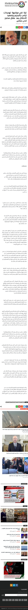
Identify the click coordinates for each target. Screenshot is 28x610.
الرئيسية (25, 599)
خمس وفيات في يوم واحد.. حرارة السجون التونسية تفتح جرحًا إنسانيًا (17, 453)
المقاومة (19, 402)
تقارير (20, 599)
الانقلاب (23, 402)
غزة (6, 402)
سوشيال (16, 599)
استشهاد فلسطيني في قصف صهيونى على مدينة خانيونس (18, 475)
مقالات (10, 599)
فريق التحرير (24, 520)
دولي (13, 599)
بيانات (7, 599)
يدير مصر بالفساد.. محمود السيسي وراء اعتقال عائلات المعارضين (14, 517)
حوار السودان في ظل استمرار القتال (13, 534)
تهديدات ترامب (14, 402)
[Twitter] (14, 585)
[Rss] (11, 585)
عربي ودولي (18, 23)
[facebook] (27, 27)
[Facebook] (16, 585)
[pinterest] (19, 27)
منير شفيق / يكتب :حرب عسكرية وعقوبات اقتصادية (10, 552)
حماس (10, 402)
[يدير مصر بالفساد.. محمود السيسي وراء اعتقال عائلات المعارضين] (14, 515)
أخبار (22, 599)
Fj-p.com (3, 608)
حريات (4, 599)
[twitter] (24, 27)
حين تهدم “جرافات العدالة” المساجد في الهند (11, 540)
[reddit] (22, 27)
